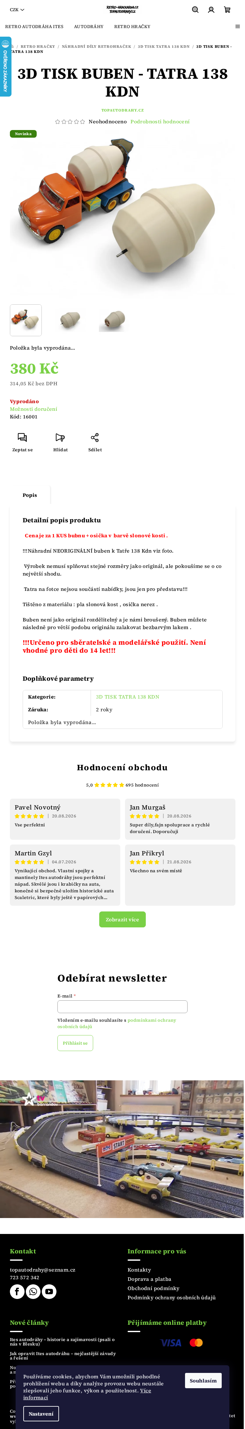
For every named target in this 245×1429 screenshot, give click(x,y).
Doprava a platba (149, 1278)
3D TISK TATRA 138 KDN (128, 696)
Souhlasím (203, 1380)
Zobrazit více (122, 919)
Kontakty (139, 1269)
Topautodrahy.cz (122, 110)
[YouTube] (49, 1291)
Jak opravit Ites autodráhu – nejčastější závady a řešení (63, 1355)
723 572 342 (25, 1277)
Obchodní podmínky (154, 1288)
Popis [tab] (30, 494)
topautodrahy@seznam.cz (43, 1269)
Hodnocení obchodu (122, 767)
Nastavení (41, 1413)
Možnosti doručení (33, 408)
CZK (14, 9)
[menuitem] (34, 26)
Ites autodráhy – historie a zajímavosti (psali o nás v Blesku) (62, 1341)
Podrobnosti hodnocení (159, 121)
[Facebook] (17, 1291)
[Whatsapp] (33, 1291)
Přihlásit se (75, 1043)
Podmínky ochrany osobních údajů (172, 1297)
